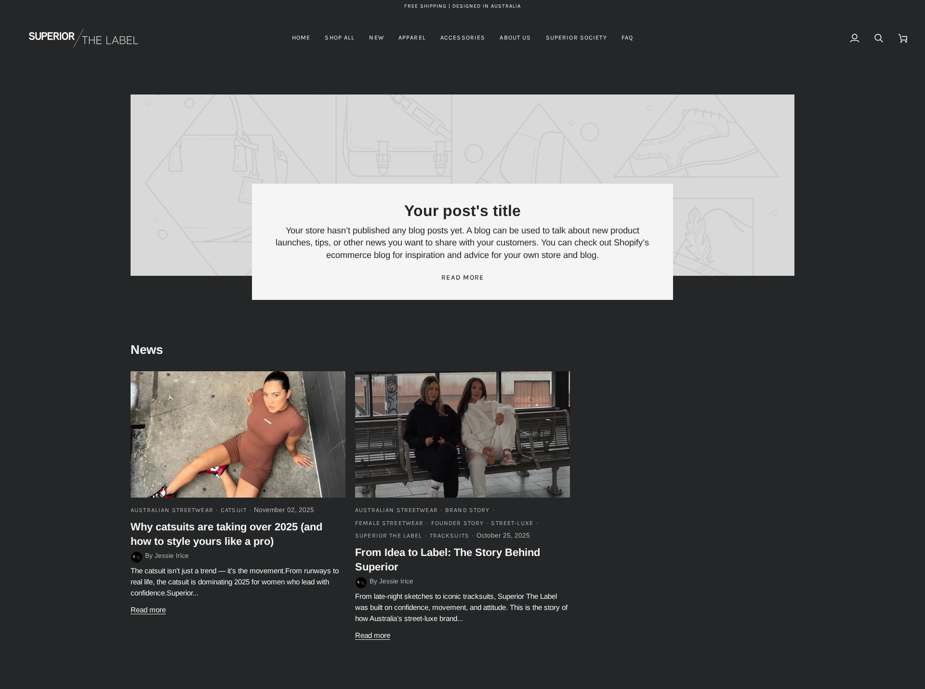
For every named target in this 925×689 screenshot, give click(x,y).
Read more (462, 277)
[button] (412, 38)
